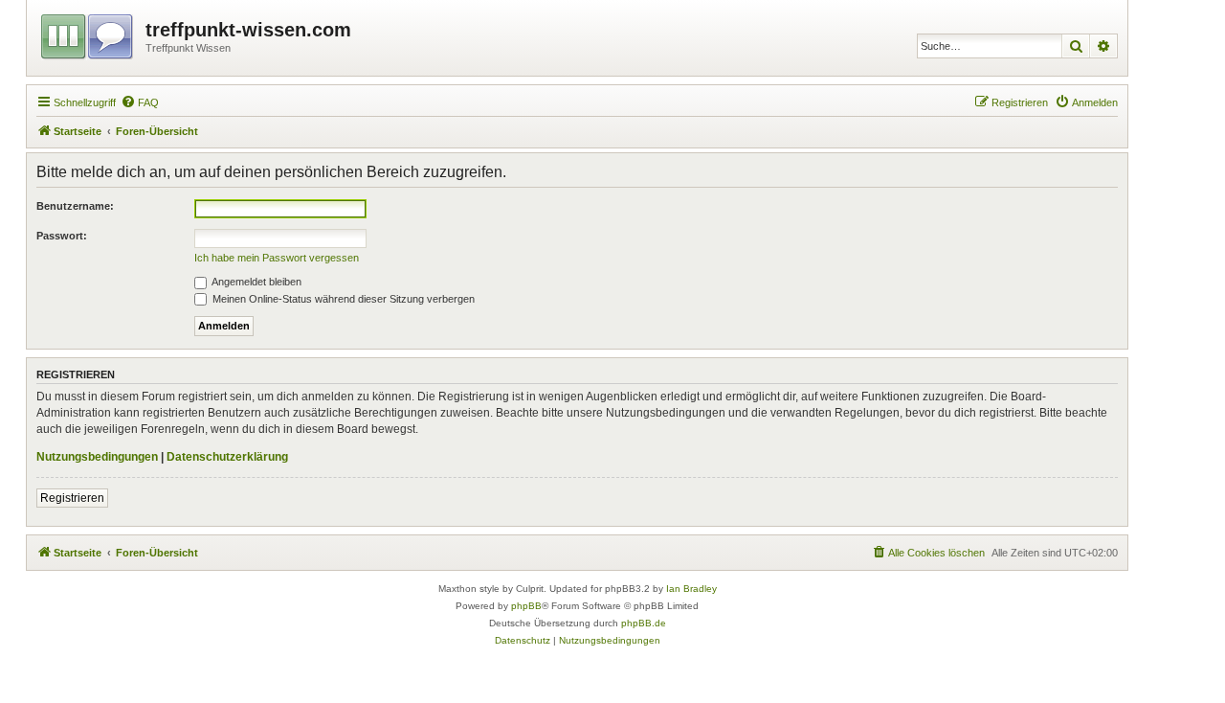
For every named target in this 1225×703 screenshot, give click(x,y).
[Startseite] (88, 33)
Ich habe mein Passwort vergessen (276, 257)
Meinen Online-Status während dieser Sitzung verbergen (342, 299)
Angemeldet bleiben (255, 281)
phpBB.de (643, 623)
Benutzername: (75, 206)
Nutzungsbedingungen (97, 457)
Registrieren (72, 498)
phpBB (526, 606)
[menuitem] (140, 102)
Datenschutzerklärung (227, 457)
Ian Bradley (691, 588)
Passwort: (61, 235)
